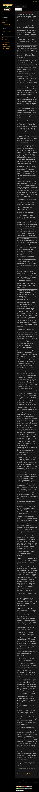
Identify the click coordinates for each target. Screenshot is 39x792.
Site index (4, 44)
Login (36, 1)
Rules (3, 22)
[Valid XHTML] (20, 790)
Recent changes (6, 40)
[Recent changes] (20, 786)
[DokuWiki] (28, 788)
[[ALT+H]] (7, 7)
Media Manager (6, 42)
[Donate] (20, 788)
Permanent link (6, 46)
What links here (6, 38)
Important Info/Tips (6, 24)
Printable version (6, 31)
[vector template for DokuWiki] (28, 786)
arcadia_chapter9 (26, 774)
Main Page (4, 20)
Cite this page (5, 48)
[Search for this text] (20, 9)
